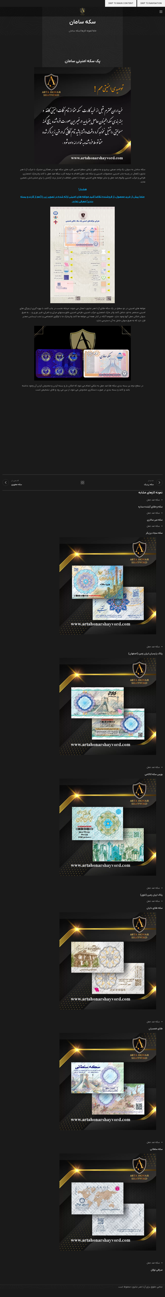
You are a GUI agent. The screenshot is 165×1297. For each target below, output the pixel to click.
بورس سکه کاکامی (154, 774)
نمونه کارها (86, 30)
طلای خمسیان (156, 1028)
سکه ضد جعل (53, 173)
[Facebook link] (138, 636)
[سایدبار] (161, 1293)
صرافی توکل (157, 1270)
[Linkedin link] (132, 636)
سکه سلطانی (156, 1149)
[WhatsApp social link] (129, 636)
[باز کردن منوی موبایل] (161, 11)
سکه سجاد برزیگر (154, 533)
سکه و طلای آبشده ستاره (150, 506)
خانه (94, 30)
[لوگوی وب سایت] (82, 11)
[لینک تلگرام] (125, 636)
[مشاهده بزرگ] (152, 638)
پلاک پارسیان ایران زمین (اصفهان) (145, 653)
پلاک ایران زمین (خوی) (151, 895)
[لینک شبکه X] (135, 636)
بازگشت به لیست (82, 482)
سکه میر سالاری (155, 520)
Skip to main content (120, 3)
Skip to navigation (151, 3)
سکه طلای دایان (155, 908)
